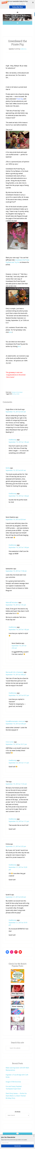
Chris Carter (10, 742)
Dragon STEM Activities (13, 1082)
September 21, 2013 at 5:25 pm (16, 846)
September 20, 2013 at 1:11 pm (19, 763)
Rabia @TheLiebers (12, 602)
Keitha (8, 468)
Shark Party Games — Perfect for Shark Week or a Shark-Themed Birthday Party (16, 1096)
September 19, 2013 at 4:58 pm (16, 674)
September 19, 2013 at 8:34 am (16, 519)
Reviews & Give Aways (17, 392)
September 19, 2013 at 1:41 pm (16, 605)
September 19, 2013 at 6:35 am (16, 412)
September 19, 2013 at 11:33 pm (16, 784)
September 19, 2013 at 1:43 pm (19, 629)
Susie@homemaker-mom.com (15, 721)
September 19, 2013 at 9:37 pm (19, 695)
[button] (17, 4)
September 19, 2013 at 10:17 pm (16, 744)
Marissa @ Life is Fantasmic (14, 672)
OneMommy (13, 440)
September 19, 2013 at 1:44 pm (19, 496)
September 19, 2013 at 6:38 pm (16, 724)
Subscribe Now (17, 7)
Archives (17, 1112)
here (10, 332)
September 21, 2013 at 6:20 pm (16, 897)
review (17, 394)
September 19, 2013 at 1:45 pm (19, 442)
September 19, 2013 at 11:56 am (16, 571)
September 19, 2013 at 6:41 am (16, 470)
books (14, 394)
